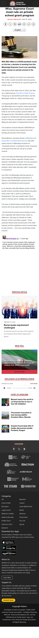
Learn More (7, 578)
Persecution (24, 517)
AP (3, 499)
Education (5, 507)
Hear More (33, 383)
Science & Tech (7, 524)
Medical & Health (8, 514)
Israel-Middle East (26, 507)
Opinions (5, 528)
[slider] (19, 388)
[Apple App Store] (9, 543)
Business (23, 499)
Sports (22, 524)
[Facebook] (14, 449)
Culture (22, 503)
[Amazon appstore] (9, 554)
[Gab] (24, 449)
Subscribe (19, 444)
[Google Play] (9, 548)
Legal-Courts (6, 510)
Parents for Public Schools (25, 93)
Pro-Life (22, 521)
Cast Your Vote (19, 372)
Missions (23, 514)
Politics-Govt (6, 521)
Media (22, 510)
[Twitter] (19, 449)
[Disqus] (19, 262)
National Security (7, 517)
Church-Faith (6, 503)
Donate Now (8, 600)
